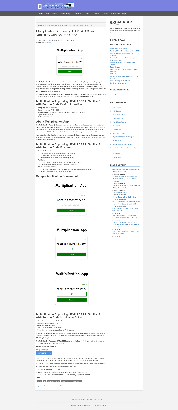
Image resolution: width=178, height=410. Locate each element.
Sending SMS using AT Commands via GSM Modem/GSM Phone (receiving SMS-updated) (125, 53)
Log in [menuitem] (114, 95)
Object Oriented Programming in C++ (125, 137)
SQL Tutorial (117, 107)
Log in (38, 386)
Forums (89, 399)
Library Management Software (120, 81)
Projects (54, 13)
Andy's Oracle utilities (119, 192)
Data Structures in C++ (120, 140)
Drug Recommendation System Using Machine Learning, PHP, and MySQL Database (124, 178)
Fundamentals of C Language (122, 144)
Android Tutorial (118, 118)
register (44, 386)
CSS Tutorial (117, 129)
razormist (48, 40)
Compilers (77, 13)
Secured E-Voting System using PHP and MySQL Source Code (126, 186)
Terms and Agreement (99, 405)
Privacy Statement (77, 405)
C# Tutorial (116, 126)
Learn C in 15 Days (119, 133)
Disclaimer (87, 405)
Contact (105, 13)
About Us (96, 399)
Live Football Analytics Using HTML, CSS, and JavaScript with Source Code (125, 216)
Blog (47, 13)
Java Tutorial (117, 154)
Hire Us (103, 399)
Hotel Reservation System (118, 49)
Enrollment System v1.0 (118, 83)
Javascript (51, 381)
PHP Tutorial (117, 111)
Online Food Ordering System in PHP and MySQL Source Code (126, 170)
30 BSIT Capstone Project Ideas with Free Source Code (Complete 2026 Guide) (126, 203)
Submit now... (118, 40)
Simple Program (66, 381)
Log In (124, 13)
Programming (65, 13)
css (44, 381)
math (57, 381)
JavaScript (41, 25)
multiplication (77, 381)
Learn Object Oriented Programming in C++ (125, 149)
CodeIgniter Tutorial (119, 115)
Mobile (87, 13)
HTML (39, 381)
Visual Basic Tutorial (119, 122)
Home (41, 13)
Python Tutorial (117, 157)
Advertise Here (77, 399)
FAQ (84, 399)
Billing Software (115, 74)
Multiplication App (42, 350)
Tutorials (96, 13)
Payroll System (115, 67)
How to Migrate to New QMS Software (124, 197)
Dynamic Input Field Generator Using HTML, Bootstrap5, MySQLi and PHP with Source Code (126, 224)
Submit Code (115, 13)
